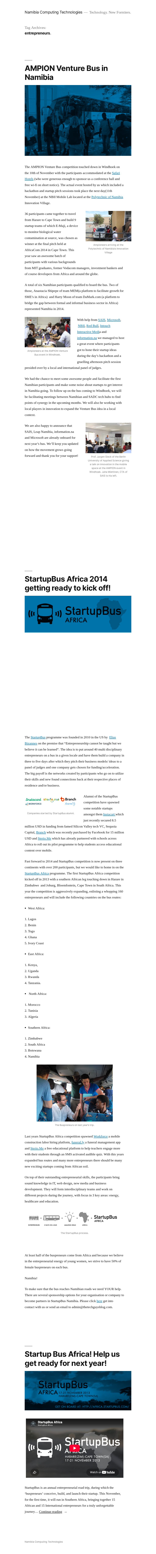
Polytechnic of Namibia (107, 197)
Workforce (101, 1136)
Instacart (109, 814)
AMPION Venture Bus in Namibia (66, 73)
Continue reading (53, 1512)
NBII (81, 326)
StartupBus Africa (37, 873)
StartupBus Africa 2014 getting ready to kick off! (67, 583)
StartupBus (38, 737)
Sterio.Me (44, 838)
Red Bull (92, 326)
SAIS (101, 320)
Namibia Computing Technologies (53, 12)
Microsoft (113, 320)
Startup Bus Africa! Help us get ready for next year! (72, 1358)
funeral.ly (77, 1142)
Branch (41, 832)
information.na (87, 338)
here (99, 1301)
